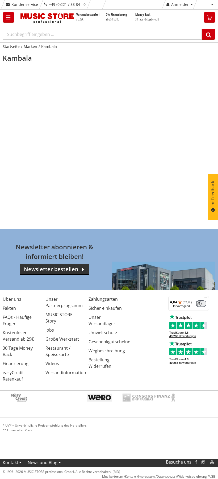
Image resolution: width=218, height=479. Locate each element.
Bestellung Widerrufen (100, 363)
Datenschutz (166, 476)
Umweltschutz (103, 333)
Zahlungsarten (103, 299)
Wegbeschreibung (107, 351)
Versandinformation (65, 372)
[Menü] (206, 299)
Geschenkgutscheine (109, 342)
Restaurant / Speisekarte (57, 351)
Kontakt (10, 462)
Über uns (12, 299)
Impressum (146, 476)
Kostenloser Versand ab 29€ (18, 336)
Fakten (9, 308)
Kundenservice (24, 4)
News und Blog (42, 462)
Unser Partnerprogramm (64, 302)
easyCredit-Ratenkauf (14, 376)
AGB (212, 476)
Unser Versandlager (102, 320)
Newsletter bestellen (51, 269)
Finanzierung (15, 363)
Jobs (49, 330)
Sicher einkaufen (105, 308)
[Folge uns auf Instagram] (204, 462)
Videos (52, 363)
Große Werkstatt (62, 339)
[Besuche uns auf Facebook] (196, 462)
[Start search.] (208, 34)
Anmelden (180, 4)
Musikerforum (112, 476)
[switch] (201, 303)
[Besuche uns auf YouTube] (212, 462)
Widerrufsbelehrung (192, 476)
